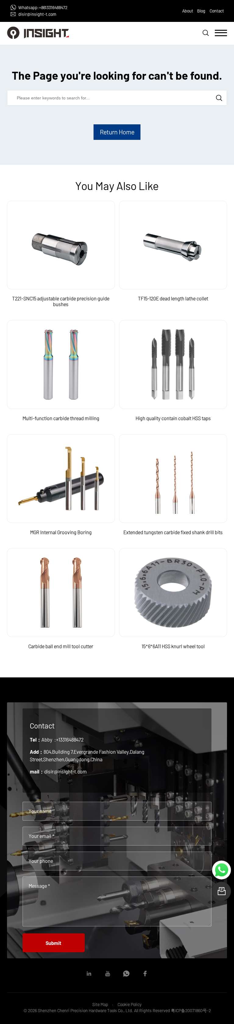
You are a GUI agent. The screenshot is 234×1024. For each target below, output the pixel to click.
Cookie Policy (130, 1004)
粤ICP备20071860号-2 (191, 1010)
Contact (217, 10)
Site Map (100, 1004)
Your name (40, 811)
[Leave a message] (221, 891)
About (187, 10)
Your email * (42, 836)
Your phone (41, 861)
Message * (39, 886)
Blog (201, 10)
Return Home (117, 132)
